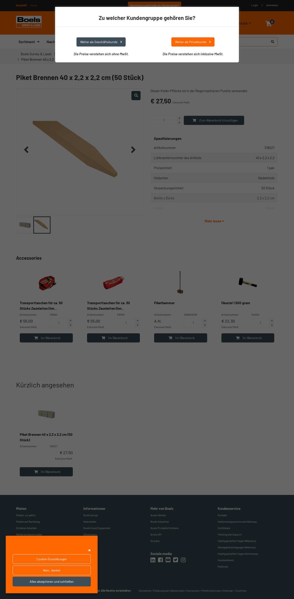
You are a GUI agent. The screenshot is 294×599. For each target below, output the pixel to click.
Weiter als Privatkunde (191, 42)
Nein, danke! (51, 570)
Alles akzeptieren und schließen (52, 581)
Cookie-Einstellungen (52, 559)
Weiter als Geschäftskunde (99, 42)
